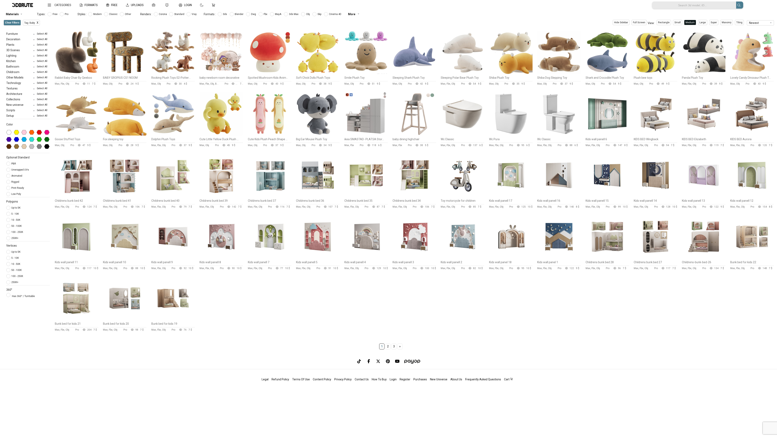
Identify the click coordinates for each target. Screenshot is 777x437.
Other (128, 14)
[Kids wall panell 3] (414, 257)
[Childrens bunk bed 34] (414, 196)
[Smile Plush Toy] (366, 73)
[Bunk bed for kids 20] (124, 319)
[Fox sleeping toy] (124, 134)
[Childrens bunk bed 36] (318, 196)
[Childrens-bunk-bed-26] (703, 257)
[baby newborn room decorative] (221, 73)
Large (703, 22)
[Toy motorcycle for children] (462, 196)
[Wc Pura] (511, 134)
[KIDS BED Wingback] (655, 134)
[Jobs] (154, 5)
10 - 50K (15, 219)
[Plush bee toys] (655, 73)
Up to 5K (15, 207)
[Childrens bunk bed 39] (221, 196)
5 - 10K (15, 213)
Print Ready (18, 188)
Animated (17, 175)
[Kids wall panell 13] (703, 196)
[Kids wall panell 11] (76, 257)
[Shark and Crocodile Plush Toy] (607, 73)
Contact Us (362, 379)
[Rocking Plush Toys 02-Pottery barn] (173, 73)
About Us (456, 379)
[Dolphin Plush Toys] (173, 134)
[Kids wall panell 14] (655, 196)
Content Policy (322, 379)
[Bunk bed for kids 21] (76, 319)
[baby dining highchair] (414, 134)
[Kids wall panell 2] (462, 257)
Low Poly (16, 194)
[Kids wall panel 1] (559, 257)
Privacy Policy (343, 379)
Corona (163, 14)
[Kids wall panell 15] (607, 196)
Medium (690, 22)
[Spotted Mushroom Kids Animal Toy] (269, 73)
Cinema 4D (335, 14)
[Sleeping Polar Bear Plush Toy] (462, 73)
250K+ (14, 238)
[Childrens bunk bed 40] (173, 196)
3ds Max (294, 14)
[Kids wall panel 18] (511, 257)
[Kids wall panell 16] (559, 196)
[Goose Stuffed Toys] (76, 134)
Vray (194, 14)
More (352, 14)
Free (55, 14)
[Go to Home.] (22, 5)
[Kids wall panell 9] (173, 257)
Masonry (726, 22)
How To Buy (379, 379)
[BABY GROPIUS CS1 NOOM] (124, 73)
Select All (42, 33)
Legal (265, 379)
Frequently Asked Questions (483, 379)
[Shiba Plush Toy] (511, 73)
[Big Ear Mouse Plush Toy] (318, 134)
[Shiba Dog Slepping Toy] (559, 73)
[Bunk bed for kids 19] (173, 319)
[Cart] (214, 5)
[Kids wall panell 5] (318, 257)
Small (677, 22)
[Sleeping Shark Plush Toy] (414, 73)
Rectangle (664, 22)
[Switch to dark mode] (198, 5)
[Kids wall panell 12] (752, 196)
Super (714, 22)
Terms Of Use (301, 379)
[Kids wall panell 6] (607, 134)
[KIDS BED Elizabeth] (703, 134)
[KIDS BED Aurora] (752, 134)
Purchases (420, 379)
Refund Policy (280, 379)
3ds (225, 14)
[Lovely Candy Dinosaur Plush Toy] (752, 73)
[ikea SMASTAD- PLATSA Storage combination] (366, 134)
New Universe (438, 379)
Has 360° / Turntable (23, 296)
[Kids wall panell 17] (511, 196)
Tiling (739, 22)
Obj (308, 14)
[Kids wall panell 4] (366, 257)
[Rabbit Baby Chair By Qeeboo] (76, 73)
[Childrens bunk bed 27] (655, 257)
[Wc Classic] (462, 134)
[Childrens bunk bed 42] (76, 196)
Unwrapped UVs (20, 169)
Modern (97, 14)
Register (405, 379)
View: (651, 23)
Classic (113, 14)
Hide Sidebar (621, 22)
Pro (67, 14)
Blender (239, 14)
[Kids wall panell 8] (221, 257)
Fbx (266, 14)
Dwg (254, 14)
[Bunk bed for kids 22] (752, 257)
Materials (12, 14)
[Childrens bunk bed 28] (607, 257)
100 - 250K (17, 232)
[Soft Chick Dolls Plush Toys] (318, 73)
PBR (14, 163)
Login (393, 379)
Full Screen (639, 22)
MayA (278, 14)
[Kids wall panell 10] (124, 257)
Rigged (15, 181)
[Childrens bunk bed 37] (269, 196)
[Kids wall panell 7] (269, 257)
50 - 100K (16, 226)
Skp (319, 14)
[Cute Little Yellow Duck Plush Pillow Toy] (221, 134)
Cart (507, 379)
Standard (179, 14)
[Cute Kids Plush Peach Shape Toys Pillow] (269, 134)
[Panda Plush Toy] (703, 73)
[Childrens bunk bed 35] (366, 196)
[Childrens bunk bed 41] (124, 196)
